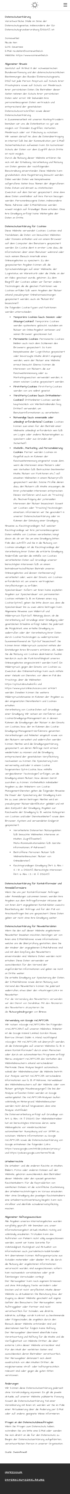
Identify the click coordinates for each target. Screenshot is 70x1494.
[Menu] (65, 4)
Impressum (13, 1472)
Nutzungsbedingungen (21, 1012)
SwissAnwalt (20, 1452)
